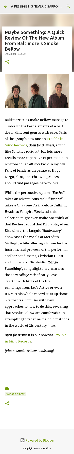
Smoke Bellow (15, 394)
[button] (7, 62)
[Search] (68, 6)
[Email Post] (7, 390)
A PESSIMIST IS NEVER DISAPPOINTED (39, 6)
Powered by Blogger (39, 440)
